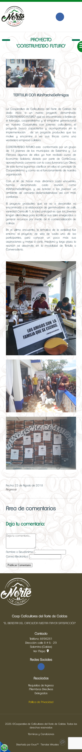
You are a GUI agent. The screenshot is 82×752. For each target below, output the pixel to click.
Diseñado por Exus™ (27, 744)
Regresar (11, 489)
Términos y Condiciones (41, 734)
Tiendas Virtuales (50, 744)
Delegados (41, 693)
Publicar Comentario (19, 565)
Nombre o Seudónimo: (19, 552)
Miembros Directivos (41, 689)
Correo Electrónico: (17, 556)
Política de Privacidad (41, 702)
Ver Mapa (39, 651)
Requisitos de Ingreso (41, 685)
